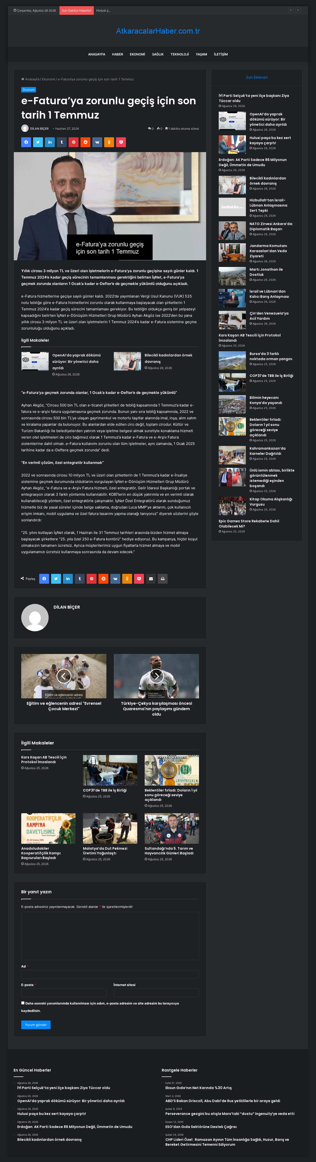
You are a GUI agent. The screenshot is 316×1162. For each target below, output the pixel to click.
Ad (24, 966)
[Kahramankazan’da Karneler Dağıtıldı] (232, 455)
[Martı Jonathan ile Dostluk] (232, 276)
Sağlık (158, 54)
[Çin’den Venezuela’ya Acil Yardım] (232, 320)
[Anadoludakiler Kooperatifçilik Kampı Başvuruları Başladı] (48, 828)
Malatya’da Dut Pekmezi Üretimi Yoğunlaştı (105, 851)
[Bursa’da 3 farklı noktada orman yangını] (232, 360)
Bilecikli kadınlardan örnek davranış (268, 181)
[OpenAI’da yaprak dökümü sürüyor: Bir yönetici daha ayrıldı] (35, 361)
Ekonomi (137, 54)
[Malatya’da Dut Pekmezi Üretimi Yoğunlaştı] (110, 828)
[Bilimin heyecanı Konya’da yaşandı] (232, 404)
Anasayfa (96, 54)
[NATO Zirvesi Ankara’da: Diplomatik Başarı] (232, 230)
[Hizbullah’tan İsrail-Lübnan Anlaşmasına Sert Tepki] (232, 207)
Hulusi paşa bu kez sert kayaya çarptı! (125, 10)
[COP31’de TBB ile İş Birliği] (110, 770)
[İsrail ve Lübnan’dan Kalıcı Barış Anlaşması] (232, 298)
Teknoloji (180, 54)
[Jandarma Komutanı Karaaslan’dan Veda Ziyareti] (232, 252)
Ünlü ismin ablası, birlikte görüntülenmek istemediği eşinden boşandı (272, 478)
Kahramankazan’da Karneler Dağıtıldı (268, 451)
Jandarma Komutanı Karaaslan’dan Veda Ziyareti (268, 251)
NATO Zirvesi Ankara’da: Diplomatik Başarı (271, 226)
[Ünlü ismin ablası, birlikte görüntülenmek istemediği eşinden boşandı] (232, 477)
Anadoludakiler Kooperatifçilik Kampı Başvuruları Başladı (41, 853)
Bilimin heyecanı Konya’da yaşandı (266, 400)
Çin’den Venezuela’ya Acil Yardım (269, 316)
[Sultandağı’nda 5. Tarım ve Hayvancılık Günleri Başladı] (172, 828)
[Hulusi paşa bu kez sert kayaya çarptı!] (232, 144)
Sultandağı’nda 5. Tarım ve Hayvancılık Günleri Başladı (169, 851)
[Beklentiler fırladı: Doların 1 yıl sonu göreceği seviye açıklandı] (172, 770)
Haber (117, 54)
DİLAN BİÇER (39, 128)
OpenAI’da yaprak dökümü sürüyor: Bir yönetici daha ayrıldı (76, 361)
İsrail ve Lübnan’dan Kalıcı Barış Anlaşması (269, 294)
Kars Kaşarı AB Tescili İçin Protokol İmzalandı (44, 759)
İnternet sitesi (125, 985)
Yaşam (201, 54)
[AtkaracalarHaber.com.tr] (158, 31)
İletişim (221, 54)
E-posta (28, 985)
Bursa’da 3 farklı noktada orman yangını (271, 356)
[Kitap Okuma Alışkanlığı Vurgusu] (232, 506)
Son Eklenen (257, 77)
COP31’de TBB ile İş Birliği (105, 790)
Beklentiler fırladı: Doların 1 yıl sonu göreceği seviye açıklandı (171, 795)
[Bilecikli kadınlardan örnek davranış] (127, 361)
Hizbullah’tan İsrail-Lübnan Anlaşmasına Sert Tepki (268, 205)
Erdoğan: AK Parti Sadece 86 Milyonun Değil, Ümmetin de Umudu (253, 162)
